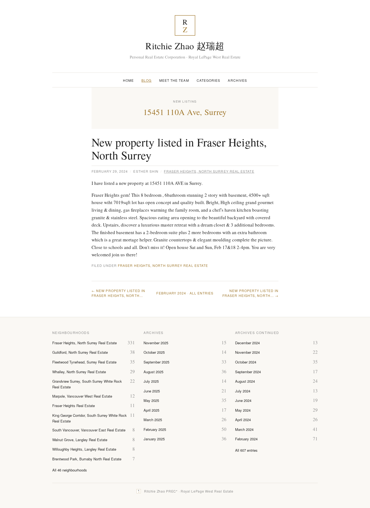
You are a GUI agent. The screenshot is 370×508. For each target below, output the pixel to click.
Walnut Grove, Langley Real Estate (79, 439)
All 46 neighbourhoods (69, 470)
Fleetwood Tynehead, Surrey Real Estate (84, 362)
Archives (237, 80)
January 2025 (154, 438)
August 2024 (245, 381)
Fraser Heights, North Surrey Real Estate (209, 171)
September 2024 (248, 371)
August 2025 (153, 371)
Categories (208, 80)
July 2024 (242, 391)
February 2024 (171, 293)
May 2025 (151, 400)
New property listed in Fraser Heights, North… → (250, 293)
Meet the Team (174, 80)
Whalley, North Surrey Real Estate (79, 371)
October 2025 (154, 352)
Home (128, 80)
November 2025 (156, 342)
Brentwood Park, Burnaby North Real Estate (86, 458)
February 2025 (155, 429)
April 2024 (243, 419)
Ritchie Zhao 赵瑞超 (184, 46)
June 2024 (243, 400)
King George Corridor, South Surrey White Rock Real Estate (89, 418)
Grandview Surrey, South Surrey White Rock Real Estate (87, 384)
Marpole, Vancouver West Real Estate (82, 396)
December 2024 (247, 342)
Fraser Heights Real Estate (73, 405)
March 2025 (153, 419)
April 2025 (151, 410)
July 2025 (151, 381)
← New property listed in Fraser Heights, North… (118, 293)
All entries (202, 293)
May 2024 (243, 410)
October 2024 (245, 362)
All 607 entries (246, 450)
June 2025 (152, 391)
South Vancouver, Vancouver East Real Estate (88, 429)
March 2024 (244, 429)
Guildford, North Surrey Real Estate (80, 352)
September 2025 (156, 362)
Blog (146, 80)
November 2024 (247, 352)
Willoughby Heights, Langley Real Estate (84, 449)
